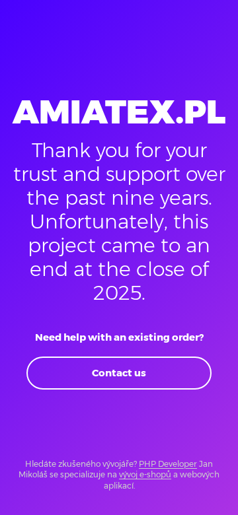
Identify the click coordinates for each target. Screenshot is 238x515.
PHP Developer (168, 464)
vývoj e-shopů (145, 474)
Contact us (119, 372)
